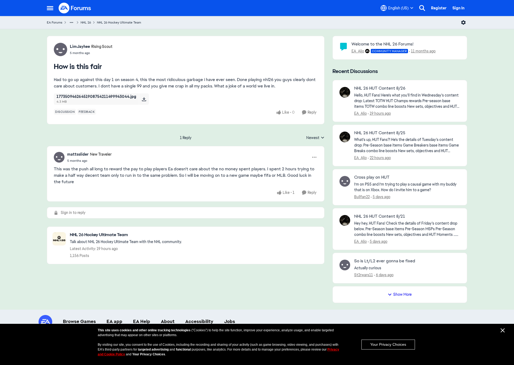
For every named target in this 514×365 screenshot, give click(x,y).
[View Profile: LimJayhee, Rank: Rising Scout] (60, 49)
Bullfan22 (362, 196)
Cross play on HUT (372, 177)
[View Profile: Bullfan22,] (344, 181)
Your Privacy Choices (388, 344)
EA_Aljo (358, 51)
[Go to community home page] (75, 8)
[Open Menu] (463, 22)
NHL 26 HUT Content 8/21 (379, 216)
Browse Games (79, 321)
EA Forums (54, 22)
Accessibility (199, 321)
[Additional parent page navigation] (71, 22)
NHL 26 (86, 22)
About (168, 321)
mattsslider (78, 154)
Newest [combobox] (315, 138)
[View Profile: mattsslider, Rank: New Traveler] (59, 157)
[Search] (422, 8)
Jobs (229, 321)
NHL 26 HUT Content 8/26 (379, 88)
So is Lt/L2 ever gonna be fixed (384, 261)
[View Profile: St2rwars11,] (344, 265)
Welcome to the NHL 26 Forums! (382, 44)
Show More (402, 294)
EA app (114, 321)
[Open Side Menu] (50, 8)
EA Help (141, 321)
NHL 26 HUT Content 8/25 (379, 133)
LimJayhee (80, 46)
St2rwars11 (363, 274)
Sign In (458, 8)
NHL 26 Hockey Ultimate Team (119, 22)
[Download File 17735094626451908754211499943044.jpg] (144, 99)
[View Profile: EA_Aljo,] (344, 92)
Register (439, 8)
